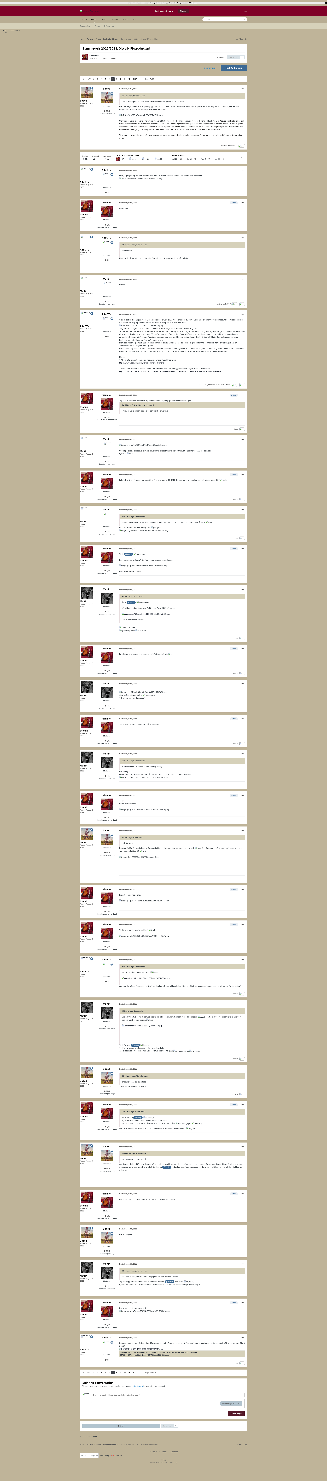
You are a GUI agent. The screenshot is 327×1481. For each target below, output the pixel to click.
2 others (227, 385)
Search (125, 19)
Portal (84, 19)
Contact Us (163, 1452)
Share (221, 57)
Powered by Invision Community (163, 1462)
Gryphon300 (210, 385)
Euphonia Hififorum (111, 58)
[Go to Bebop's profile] (87, 92)
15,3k (108, 111)
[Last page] (140, 79)
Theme (152, 1452)
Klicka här (193, 3)
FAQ (134, 19)
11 (129, 79)
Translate (118, 1455)
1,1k (107, 301)
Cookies (174, 1452)
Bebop (106, 88)
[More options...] (242, 88)
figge (236, 429)
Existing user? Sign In (164, 11)
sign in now (138, 1386)
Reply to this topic (234, 68)
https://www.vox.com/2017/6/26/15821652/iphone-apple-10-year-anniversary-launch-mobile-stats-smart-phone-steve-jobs (170, 371)
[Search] (244, 19)
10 (125, 79)
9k (108, 192)
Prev (88, 79)
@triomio (169, 1282)
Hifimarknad (109, 26)
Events (104, 19)
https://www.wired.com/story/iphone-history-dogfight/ (141, 363)
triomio (95, 56)
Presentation (85, 26)
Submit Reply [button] (236, 1413)
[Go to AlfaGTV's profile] (131, 159)
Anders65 (224, 146)
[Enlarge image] (146, 614)
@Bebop (135, 1045)
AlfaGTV (234, 146)
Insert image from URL (231, 1403)
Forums (94, 19)
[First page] (83, 79)
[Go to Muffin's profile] (156, 159)
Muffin (83, 291)
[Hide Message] (326, 3)
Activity (115, 19)
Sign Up (183, 11)
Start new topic (210, 68)
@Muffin (128, 554)
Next (134, 79)
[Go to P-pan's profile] (143, 159)
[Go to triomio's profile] (85, 57)
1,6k (108, 225)
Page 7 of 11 (150, 79)
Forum (97, 26)
